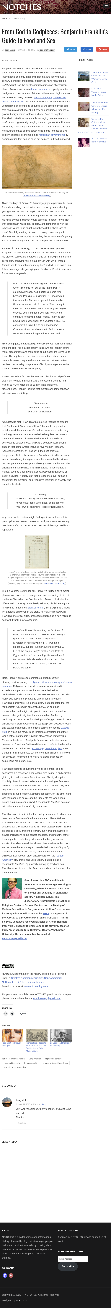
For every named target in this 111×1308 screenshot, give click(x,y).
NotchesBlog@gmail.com (47, 998)
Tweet (72, 49)
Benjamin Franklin (17, 1059)
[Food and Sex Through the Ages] (12, 1035)
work (46, 913)
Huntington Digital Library (54, 583)
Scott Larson (10, 50)
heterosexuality (31, 1063)
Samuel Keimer (36, 607)
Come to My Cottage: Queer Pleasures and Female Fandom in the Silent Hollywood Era (92, 125)
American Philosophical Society (37, 195)
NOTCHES (22, 7)
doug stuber (22, 1100)
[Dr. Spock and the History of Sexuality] (61, 1035)
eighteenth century (53, 1059)
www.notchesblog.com (36, 986)
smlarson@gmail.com (14, 938)
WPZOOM (21, 1300)
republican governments (52, 134)
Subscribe (68, 1266)
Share (88, 49)
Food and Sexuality (47, 50)
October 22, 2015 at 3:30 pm (28, 1104)
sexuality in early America (15, 1067)
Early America (35, 1059)
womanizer (45, 89)
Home (4, 18)
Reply (44, 1104)
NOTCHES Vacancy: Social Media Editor (98, 91)
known (34, 89)
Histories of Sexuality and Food (55, 1063)
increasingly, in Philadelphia (47, 748)
